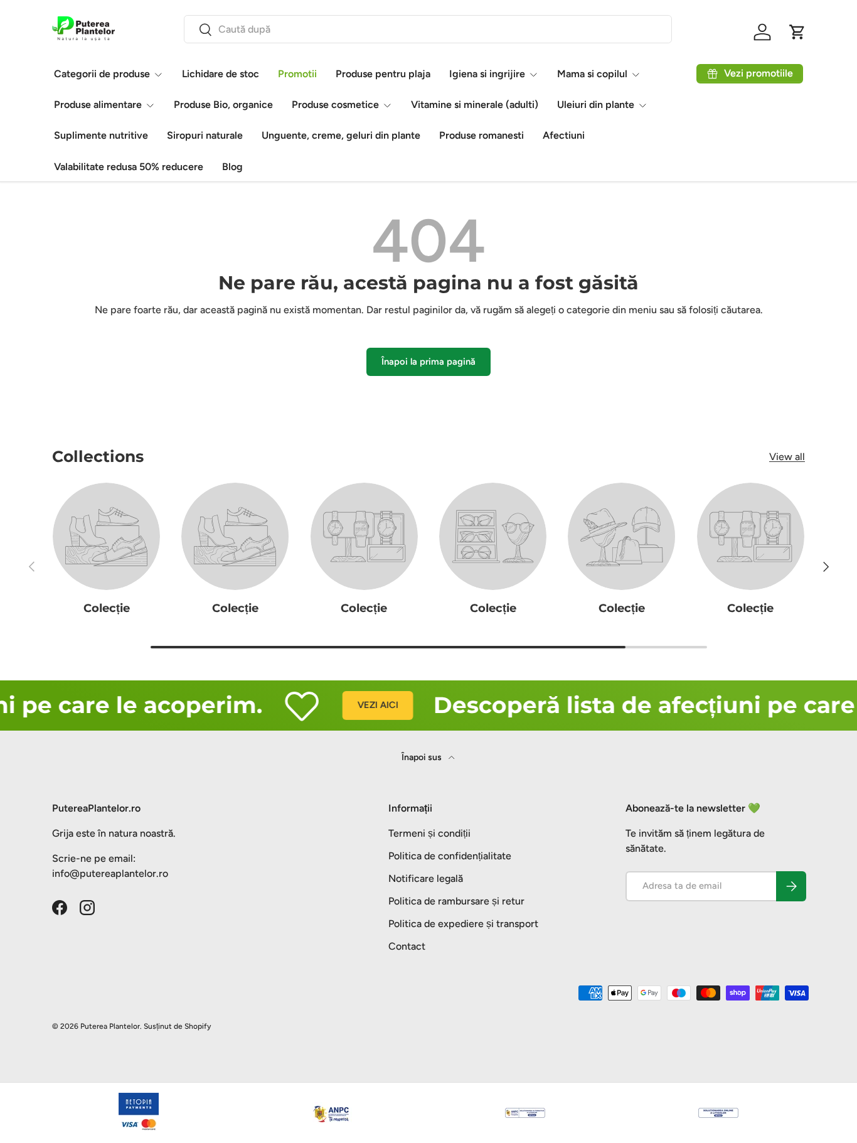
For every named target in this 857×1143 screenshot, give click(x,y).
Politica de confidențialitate (449, 856)
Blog (232, 167)
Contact (406, 946)
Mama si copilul (592, 74)
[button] (797, 32)
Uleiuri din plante (595, 104)
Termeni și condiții (429, 833)
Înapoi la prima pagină (428, 361)
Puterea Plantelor (110, 1026)
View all (787, 457)
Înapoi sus (423, 757)
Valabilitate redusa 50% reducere (128, 167)
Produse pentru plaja (383, 74)
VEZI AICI (362, 705)
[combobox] (427, 29)
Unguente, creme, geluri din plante (341, 135)
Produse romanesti (481, 135)
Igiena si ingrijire (487, 74)
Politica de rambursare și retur (456, 901)
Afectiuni (564, 135)
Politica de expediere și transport (463, 924)
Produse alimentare (98, 104)
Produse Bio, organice (223, 104)
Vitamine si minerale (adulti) (474, 104)
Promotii (297, 74)
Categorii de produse (102, 74)
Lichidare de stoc (220, 74)
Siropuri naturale (205, 135)
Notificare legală (425, 878)
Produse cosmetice (335, 104)
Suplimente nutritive (101, 135)
